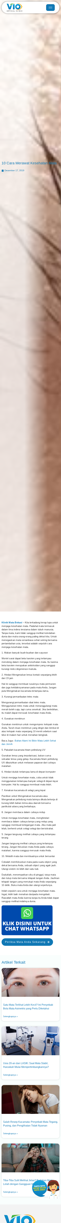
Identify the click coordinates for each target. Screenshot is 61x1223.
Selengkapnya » (10, 1016)
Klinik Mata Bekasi (12, 622)
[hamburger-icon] (50, 7)
